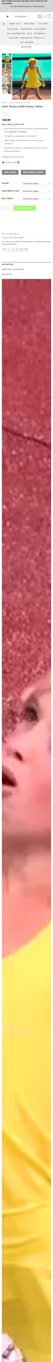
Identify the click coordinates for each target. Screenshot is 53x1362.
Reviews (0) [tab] (7, 274)
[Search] (45, 16)
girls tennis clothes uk (14, 242)
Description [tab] (7, 264)
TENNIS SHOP (14, 24)
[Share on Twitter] (13, 250)
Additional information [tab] (13, 269)
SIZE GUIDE (13, 38)
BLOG (29, 33)
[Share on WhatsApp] (4, 250)
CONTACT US (39, 38)
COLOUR (5, 183)
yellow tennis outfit (43, 242)
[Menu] (3, 24)
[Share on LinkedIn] (26, 250)
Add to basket (24, 208)
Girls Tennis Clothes (19, 103)
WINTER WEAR (26, 29)
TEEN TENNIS (29, 24)
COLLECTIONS (13, 29)
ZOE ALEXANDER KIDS (16, 33)
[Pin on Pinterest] (22, 250)
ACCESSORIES (40, 29)
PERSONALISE (26, 38)
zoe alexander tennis (9, 244)
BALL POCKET (7, 198)
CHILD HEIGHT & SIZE (10, 191)
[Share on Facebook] (9, 250)
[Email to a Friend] (17, 250)
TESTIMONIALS (40, 33)
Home (4, 103)
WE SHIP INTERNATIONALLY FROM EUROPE (27, 6)
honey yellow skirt (29, 242)
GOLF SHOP (43, 24)
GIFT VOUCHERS (27, 42)
